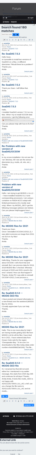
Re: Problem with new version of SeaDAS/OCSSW (13, 149)
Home (9, 47)
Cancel (12, 454)
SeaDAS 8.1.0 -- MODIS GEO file (19, 288)
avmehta (7, 43)
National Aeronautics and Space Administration (18, 424)
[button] (4, 40)
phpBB (12, 430)
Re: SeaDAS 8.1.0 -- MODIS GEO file (12, 294)
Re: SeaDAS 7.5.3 (11, 53)
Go (19, 454)
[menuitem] (14, 416)
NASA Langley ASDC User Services (21, 422)
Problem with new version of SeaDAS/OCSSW (17, 141)
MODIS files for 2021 (15, 221)
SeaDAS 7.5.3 (13, 48)
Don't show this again (8, 25)
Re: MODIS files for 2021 (15, 226)
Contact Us (18, 428)
